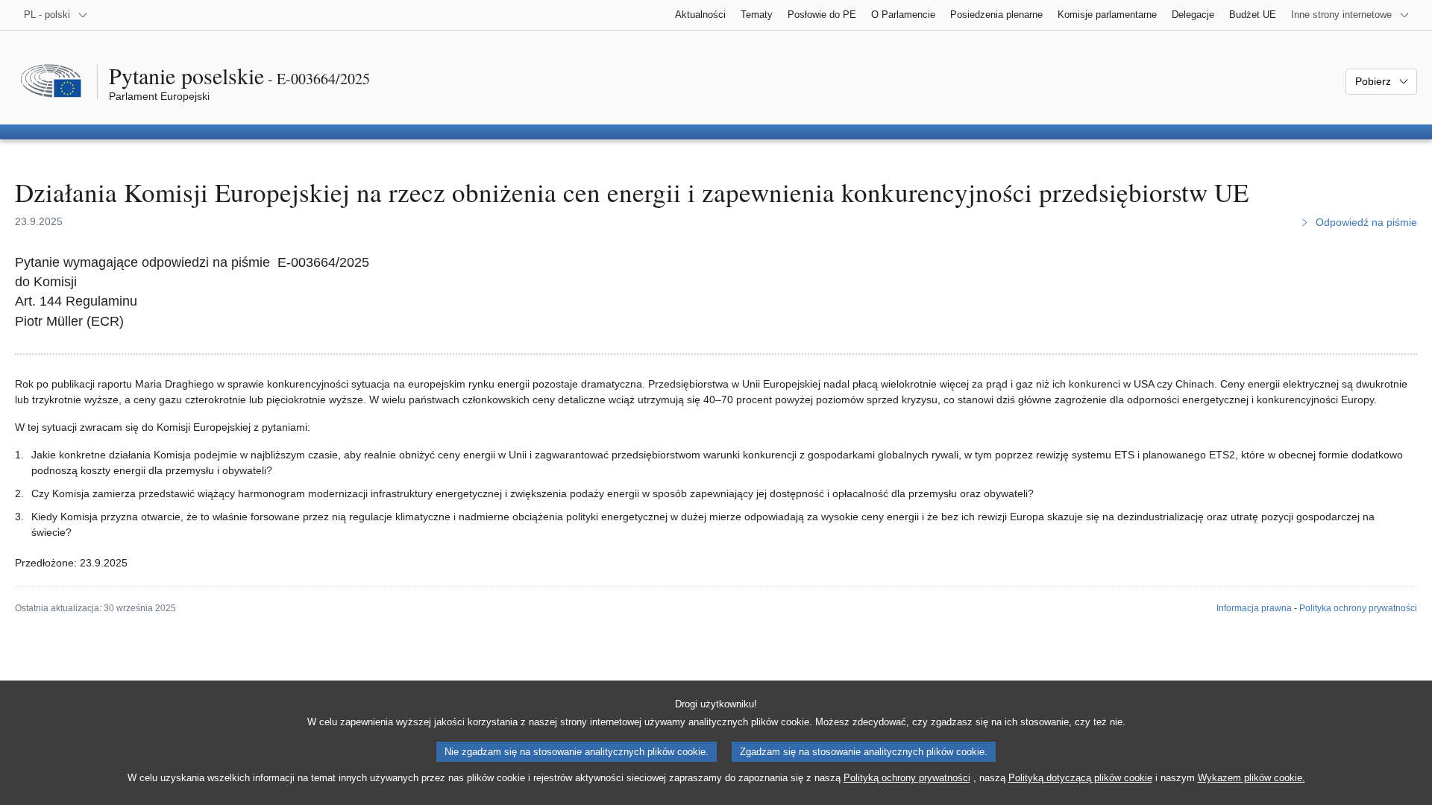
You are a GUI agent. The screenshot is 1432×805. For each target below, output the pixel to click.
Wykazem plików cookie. (1251, 777)
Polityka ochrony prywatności (1358, 608)
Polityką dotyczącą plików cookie (1080, 777)
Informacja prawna (1254, 608)
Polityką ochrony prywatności (907, 777)
